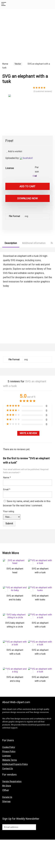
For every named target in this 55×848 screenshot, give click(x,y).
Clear (35, 176)
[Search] (50, 4)
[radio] (37, 167)
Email (6, 489)
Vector (18, 64)
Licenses (6, 755)
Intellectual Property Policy (15, 764)
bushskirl (28, 158)
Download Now (27, 198)
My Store (6, 785)
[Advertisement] (28, 32)
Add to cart (27, 186)
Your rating (8, 511)
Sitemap (6, 801)
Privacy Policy (8, 751)
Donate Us (7, 797)
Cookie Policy (8, 747)
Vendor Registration (12, 781)
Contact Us (7, 768)
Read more (14, 582)
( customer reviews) (42, 91)
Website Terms (9, 760)
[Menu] (3, 4)
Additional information (34, 243)
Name (7, 477)
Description (11, 243)
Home (5, 64)
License (9, 168)
